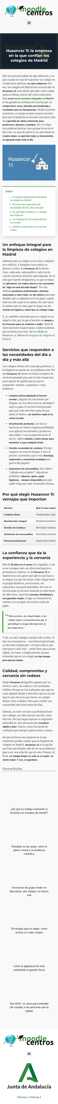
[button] (29, 22)
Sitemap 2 (35, 1097)
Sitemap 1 (22, 1097)
